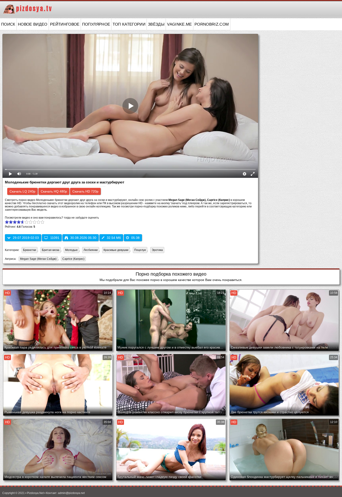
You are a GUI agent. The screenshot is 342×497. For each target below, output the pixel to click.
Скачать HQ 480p (54, 191)
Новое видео (32, 24)
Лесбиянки (91, 250)
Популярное (96, 24)
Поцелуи (140, 250)
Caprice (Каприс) (72, 259)
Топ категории (129, 24)
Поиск (8, 24)
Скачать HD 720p (85, 191)
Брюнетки (29, 250)
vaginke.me (179, 24)
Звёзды (156, 24)
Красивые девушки (116, 250)
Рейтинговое (65, 24)
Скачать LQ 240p (22, 191)
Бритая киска (50, 250)
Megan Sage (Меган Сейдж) (38, 259)
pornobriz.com (211, 24)
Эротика (157, 250)
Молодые (71, 250)
